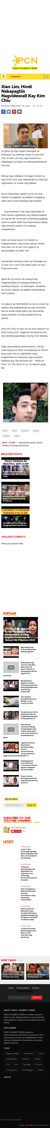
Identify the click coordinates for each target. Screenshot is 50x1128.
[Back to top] (43, 1122)
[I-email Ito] (19, 112)
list (7, 1064)
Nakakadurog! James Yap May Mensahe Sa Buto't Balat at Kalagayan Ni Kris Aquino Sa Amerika (20, 669)
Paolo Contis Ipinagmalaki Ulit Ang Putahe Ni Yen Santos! (29, 779)
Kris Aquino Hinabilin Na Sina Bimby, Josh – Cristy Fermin (28, 700)
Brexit (5, 431)
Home (11, 988)
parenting (27, 1064)
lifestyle (36, 431)
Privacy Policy (23, 988)
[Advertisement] (25, 26)
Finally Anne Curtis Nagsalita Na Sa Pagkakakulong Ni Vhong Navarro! (29, 715)
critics (14, 431)
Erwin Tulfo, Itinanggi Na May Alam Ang (12, 976)
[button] (3, 76)
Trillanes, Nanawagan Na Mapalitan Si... (37, 976)
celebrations (29, 1053)
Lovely (39, 106)
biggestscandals (12, 1053)
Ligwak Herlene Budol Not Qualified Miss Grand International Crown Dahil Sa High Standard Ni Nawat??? (19, 749)
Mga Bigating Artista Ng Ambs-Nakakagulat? (29, 649)
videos (16, 436)
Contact (35, 988)
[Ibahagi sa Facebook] (3, 112)
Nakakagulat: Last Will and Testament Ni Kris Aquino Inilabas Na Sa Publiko (29, 765)
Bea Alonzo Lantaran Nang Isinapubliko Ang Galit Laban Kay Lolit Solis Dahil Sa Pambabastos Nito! (20, 731)
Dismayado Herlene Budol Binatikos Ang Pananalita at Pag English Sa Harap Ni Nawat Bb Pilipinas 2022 (20, 635)
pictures (6, 436)
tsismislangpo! (27, 1070)
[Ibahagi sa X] (9, 112)
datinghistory (11, 1059)
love (16, 1064)
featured (25, 431)
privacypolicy (11, 1070)
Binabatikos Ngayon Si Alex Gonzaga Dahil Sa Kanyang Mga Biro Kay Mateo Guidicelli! (29, 686)
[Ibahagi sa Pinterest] (14, 112)
